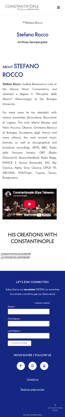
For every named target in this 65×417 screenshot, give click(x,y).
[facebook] (21, 366)
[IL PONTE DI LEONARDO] (33, 258)
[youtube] (44, 366)
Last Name (14, 330)
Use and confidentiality (32, 414)
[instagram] (32, 366)
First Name (15, 318)
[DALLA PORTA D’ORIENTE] (33, 254)
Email (12, 306)
